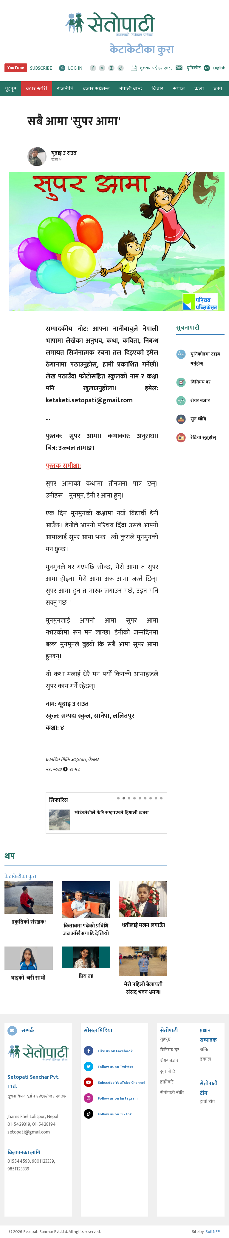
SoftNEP (212, 1231)
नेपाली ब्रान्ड (130, 88)
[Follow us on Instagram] (111, 68)
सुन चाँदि (167, 1071)
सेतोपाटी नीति (172, 1093)
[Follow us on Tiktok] (120, 68)
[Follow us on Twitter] (102, 68)
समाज (179, 88)
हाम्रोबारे (167, 1082)
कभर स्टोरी (36, 88)
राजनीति (65, 88)
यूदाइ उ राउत (64, 153)
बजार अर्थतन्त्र (96, 88)
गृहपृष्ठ (165, 1039)
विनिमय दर (169, 1050)
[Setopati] (38, 1052)
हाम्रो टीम (207, 1102)
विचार (157, 88)
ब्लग (217, 88)
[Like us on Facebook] (93, 68)
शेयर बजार (169, 1061)
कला (199, 88)
